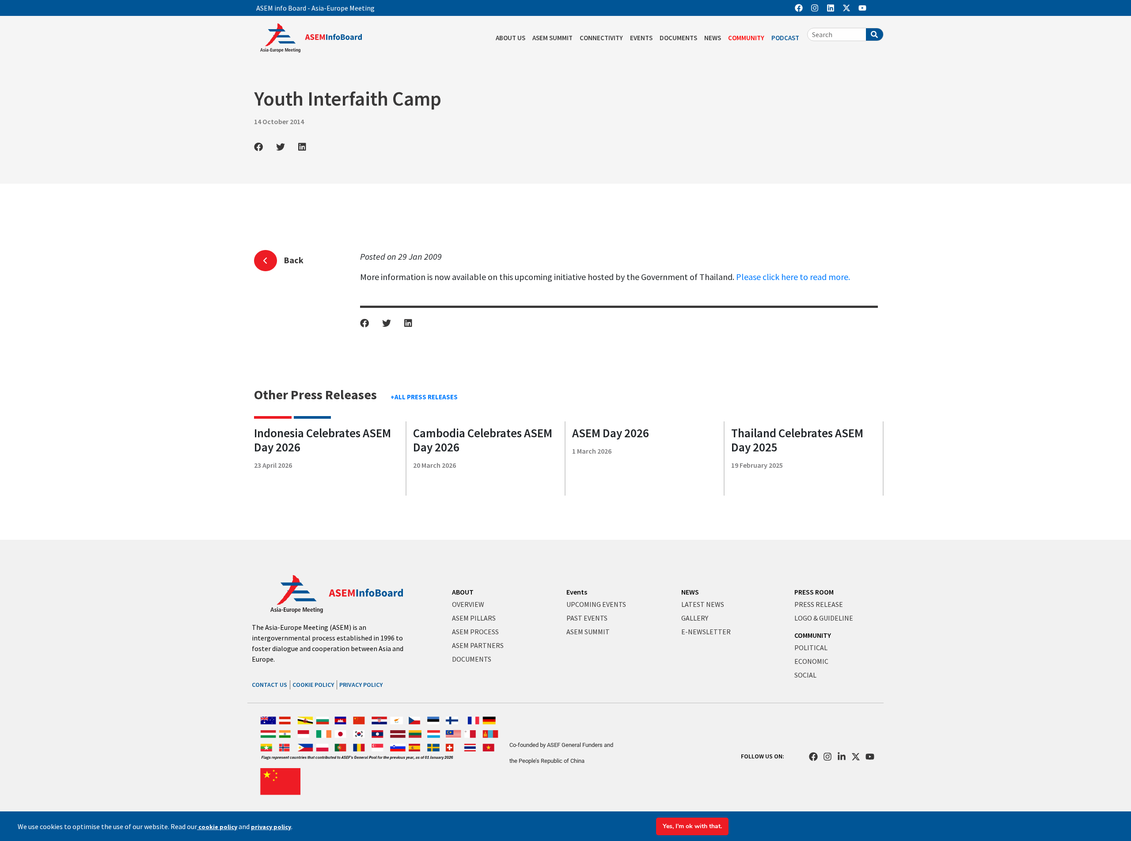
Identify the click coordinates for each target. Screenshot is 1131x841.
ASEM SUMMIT (552, 38)
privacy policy (271, 827)
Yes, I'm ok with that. (692, 826)
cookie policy (217, 827)
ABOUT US (510, 38)
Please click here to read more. (793, 276)
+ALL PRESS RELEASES (424, 397)
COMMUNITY (746, 38)
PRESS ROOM (814, 591)
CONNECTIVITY (601, 38)
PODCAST (785, 38)
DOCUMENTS (678, 38)
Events (576, 591)
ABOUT (463, 591)
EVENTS (641, 38)
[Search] (874, 34)
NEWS (712, 38)
